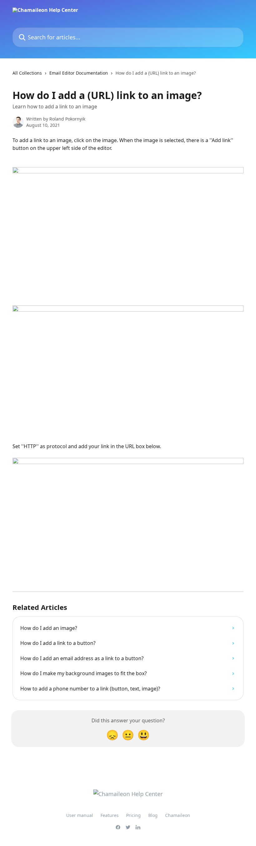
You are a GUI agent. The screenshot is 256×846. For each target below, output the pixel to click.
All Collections (27, 73)
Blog (153, 815)
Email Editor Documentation (78, 73)
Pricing (133, 815)
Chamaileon (177, 815)
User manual (79, 815)
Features (110, 815)
